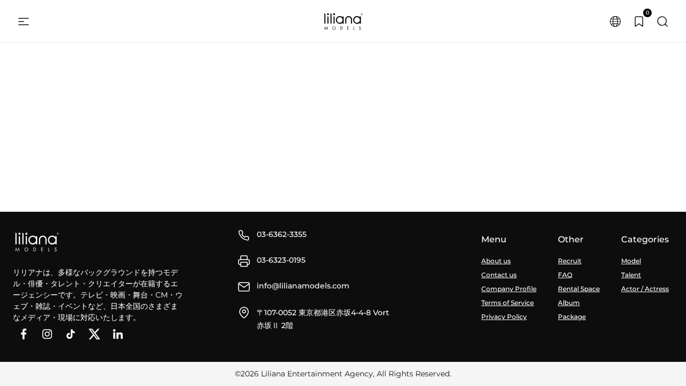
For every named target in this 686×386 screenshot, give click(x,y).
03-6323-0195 (281, 260)
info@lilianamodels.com (303, 286)
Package (572, 317)
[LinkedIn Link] (118, 334)
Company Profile (508, 289)
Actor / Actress (645, 289)
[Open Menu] (23, 21)
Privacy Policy (504, 317)
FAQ (565, 275)
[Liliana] (343, 21)
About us (496, 261)
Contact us (499, 275)
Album (569, 303)
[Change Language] (615, 21)
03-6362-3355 (282, 234)
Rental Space (579, 289)
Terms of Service (507, 303)
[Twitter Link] (94, 334)
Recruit (569, 261)
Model (631, 261)
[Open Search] (662, 21)
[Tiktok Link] (70, 334)
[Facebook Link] (23, 334)
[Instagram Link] (47, 334)
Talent (631, 275)
